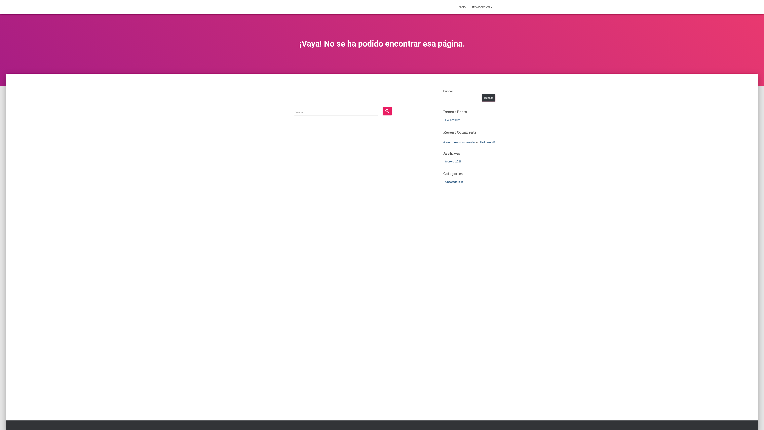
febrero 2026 (453, 161)
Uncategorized (454, 181)
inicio (462, 7)
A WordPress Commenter (459, 142)
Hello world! (452, 119)
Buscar (448, 91)
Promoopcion (481, 7)
